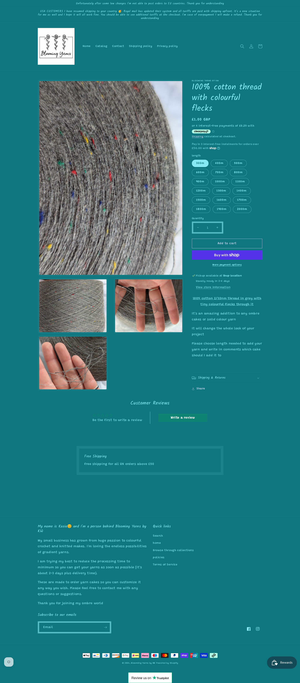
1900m (222, 209)
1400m (242, 190)
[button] (242, 46)
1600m (222, 199)
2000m (242, 209)
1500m (201, 199)
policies (158, 557)
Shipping (197, 136)
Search (158, 536)
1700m (242, 199)
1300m (221, 190)
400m (219, 163)
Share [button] (201, 388)
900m (200, 181)
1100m (240, 181)
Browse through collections (173, 550)
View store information (213, 287)
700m (219, 172)
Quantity (198, 218)
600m (200, 172)
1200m (201, 190)
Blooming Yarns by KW (143, 663)
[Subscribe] (105, 627)
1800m (201, 209)
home (157, 543)
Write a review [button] (183, 417)
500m (238, 163)
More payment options (227, 265)
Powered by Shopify (167, 663)
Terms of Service (165, 564)
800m (238, 172)
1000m (220, 181)
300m (200, 163)
